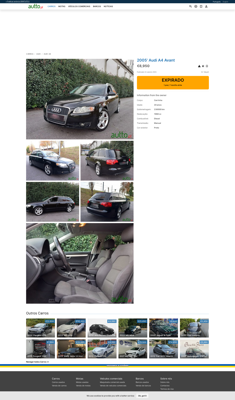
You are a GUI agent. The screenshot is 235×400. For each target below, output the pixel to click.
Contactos (164, 385)
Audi (38, 54)
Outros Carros (37, 313)
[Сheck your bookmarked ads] (201, 6)
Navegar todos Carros (36, 362)
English (225, 2)
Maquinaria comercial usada (112, 382)
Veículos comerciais (79, 6)
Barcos (97, 6)
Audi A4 (47, 54)
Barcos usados (142, 382)
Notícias (108, 6)
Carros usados (58, 382)
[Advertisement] (117, 32)
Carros (51, 6)
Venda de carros (59, 385)
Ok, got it (142, 396)
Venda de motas (83, 385)
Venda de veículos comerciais (113, 385)
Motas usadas (82, 382)
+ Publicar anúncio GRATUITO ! (18, 1)
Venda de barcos (143, 385)
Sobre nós (166, 378)
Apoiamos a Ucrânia (117, 366)
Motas (61, 6)
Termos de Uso (167, 389)
